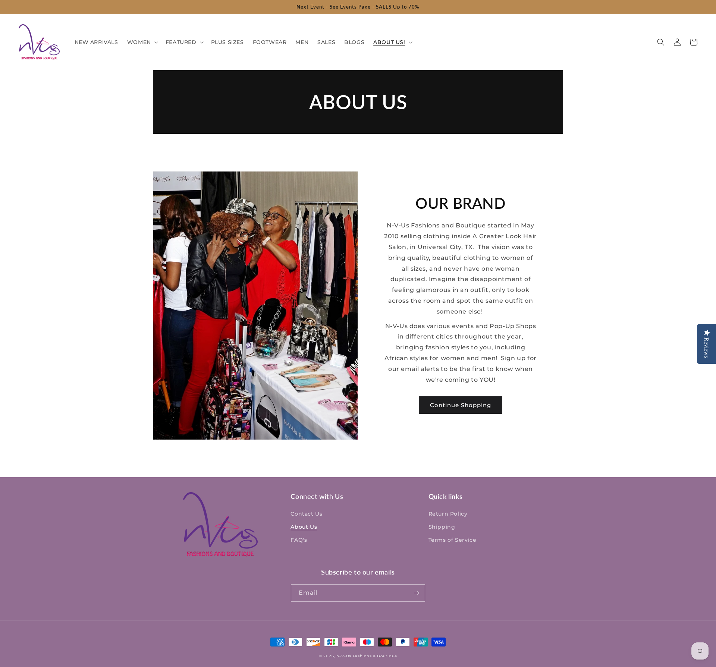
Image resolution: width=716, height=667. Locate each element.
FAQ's (299, 540)
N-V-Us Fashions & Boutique (366, 656)
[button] (142, 42)
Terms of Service (452, 540)
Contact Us (306, 513)
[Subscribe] (416, 593)
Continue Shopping (460, 405)
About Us (304, 526)
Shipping (441, 526)
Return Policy (448, 513)
